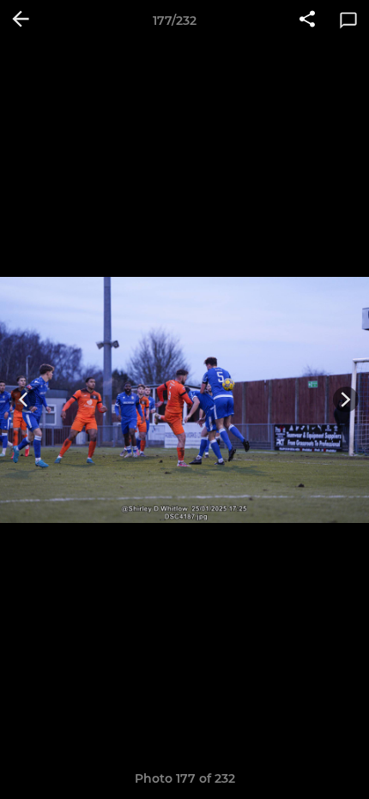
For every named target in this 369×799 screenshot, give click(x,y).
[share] (307, 21)
